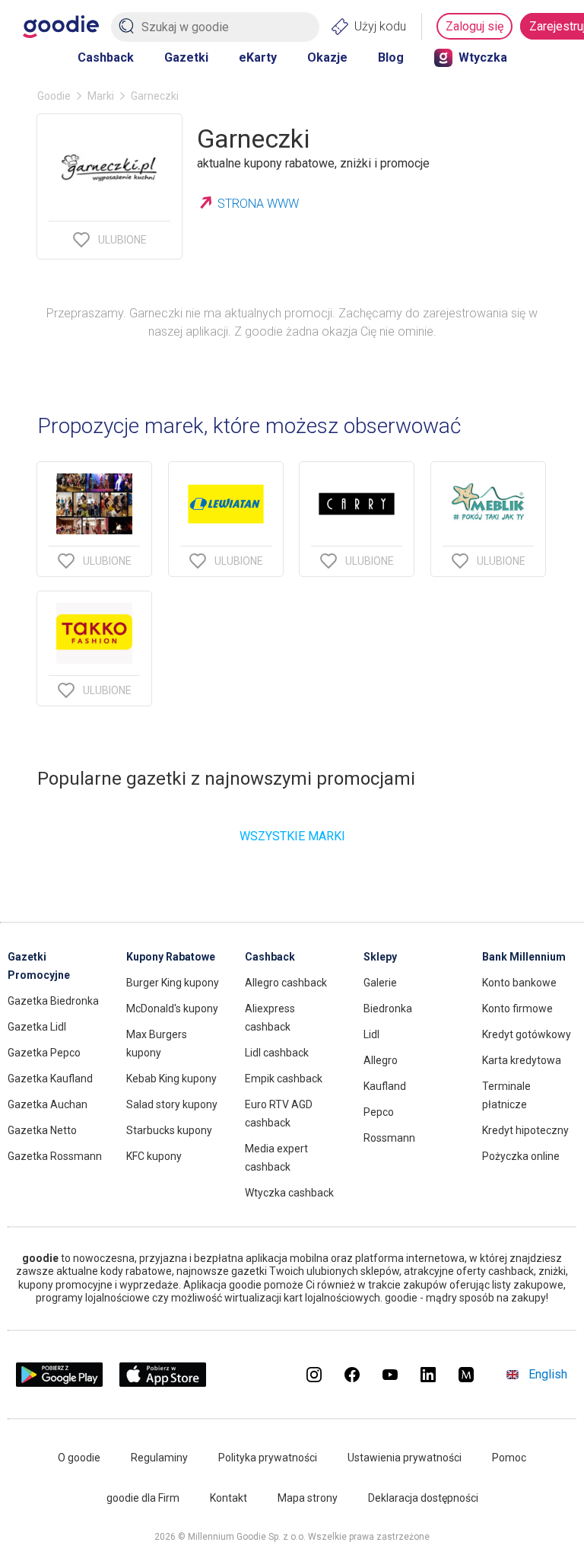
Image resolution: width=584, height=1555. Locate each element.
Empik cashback (283, 1078)
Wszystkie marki (292, 836)
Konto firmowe (517, 1008)
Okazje (327, 57)
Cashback (106, 57)
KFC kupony (154, 1156)
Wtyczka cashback (289, 1193)
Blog (391, 57)
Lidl (371, 1034)
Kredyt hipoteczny (525, 1130)
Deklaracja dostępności (423, 1498)
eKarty (258, 57)
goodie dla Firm (142, 1498)
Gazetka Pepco (44, 1053)
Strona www (258, 203)
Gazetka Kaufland (50, 1078)
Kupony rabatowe (170, 957)
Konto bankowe (519, 983)
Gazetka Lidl (37, 1027)
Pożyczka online (521, 1156)
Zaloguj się (474, 26)
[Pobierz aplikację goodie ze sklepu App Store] (163, 1382)
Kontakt (228, 1498)
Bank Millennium (524, 957)
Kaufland (384, 1086)
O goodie (79, 1457)
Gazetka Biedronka (53, 1001)
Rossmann (389, 1138)
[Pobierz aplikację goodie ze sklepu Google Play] (59, 1382)
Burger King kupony (172, 983)
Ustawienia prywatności (405, 1457)
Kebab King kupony (171, 1078)
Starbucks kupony (169, 1130)
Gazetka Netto (42, 1130)
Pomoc (509, 1457)
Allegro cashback (286, 983)
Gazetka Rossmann (55, 1156)
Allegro (380, 1060)
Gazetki (186, 57)
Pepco (378, 1112)
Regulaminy (159, 1457)
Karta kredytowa (521, 1060)
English (547, 1374)
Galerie (380, 983)
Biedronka (387, 1008)
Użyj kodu (380, 26)
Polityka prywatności (267, 1457)
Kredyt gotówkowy (526, 1034)
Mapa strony (308, 1498)
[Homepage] (61, 27)
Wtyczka (483, 57)
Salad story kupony (171, 1104)
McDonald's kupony (172, 1008)
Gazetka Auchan (47, 1104)
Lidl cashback (277, 1053)
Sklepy (380, 957)
